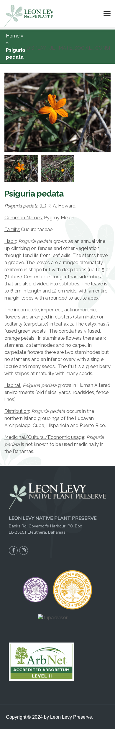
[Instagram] (23, 550)
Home (13, 36)
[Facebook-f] (13, 550)
